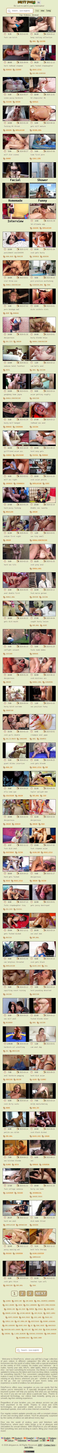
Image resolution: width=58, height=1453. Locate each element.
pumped (31, 1309)
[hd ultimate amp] (43, 218)
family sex (9, 1321)
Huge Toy (9, 767)
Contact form (49, 1445)
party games (50, 1313)
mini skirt (40, 1325)
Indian (18, 341)
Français (41, 1438)
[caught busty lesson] (42, 616)
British (9, 937)
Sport (47, 483)
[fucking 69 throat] (16, 120)
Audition (36, 398)
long (48, 11)
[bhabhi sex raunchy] (42, 502)
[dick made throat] (42, 1215)
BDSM (7, 313)
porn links (29, 1447)
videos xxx (11, 1309)
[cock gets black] (42, 956)
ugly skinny (9, 1305)
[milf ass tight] (16, 474)
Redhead (9, 69)
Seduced (17, 824)
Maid (43, 824)
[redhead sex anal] (42, 417)
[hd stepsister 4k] (42, 92)
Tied (44, 795)
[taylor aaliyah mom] (42, 786)
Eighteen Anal (38, 284)
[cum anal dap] (42, 1041)
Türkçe (10, 1440)
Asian (35, 1079)
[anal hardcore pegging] (16, 1070)
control (7, 1333)
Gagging (9, 130)
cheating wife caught (12, 1329)
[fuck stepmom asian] (42, 842)
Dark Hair (9, 256)
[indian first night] (16, 530)
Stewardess (20, 483)
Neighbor (9, 1022)
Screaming (19, 426)
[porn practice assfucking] (42, 275)
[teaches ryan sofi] (42, 1276)
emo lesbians (10, 1325)
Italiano (53, 1438)
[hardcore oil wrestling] (16, 1041)
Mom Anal (36, 625)
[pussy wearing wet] (16, 1244)
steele (40, 1309)
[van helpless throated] (16, 956)
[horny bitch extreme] (16, 701)
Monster (20, 256)
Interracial (37, 1192)
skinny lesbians (49, 1321)
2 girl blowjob (19, 1333)
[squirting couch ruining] (16, 984)
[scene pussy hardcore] (16, 92)
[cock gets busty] (42, 247)
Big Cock (9, 909)
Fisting (9, 101)
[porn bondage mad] (16, 303)
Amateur (35, 597)
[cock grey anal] (42, 559)
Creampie (43, 738)
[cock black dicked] (42, 1126)
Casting (42, 41)
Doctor (18, 1079)
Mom (46, 767)
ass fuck (22, 1309)
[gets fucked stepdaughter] (42, 60)
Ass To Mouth (11, 738)
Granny (8, 158)
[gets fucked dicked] (16, 928)
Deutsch (18, 1438)
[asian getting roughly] (42, 388)
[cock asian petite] (42, 474)
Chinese (9, 455)
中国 (52, 1440)
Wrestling (9, 511)
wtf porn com (22, 1321)
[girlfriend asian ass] (16, 445)
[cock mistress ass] (42, 672)
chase (20, 1305)
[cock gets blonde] (42, 757)
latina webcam (25, 1313)
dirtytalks (35, 1321)
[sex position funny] (42, 701)
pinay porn (37, 1337)
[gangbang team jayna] (16, 388)
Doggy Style (37, 69)
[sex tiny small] (42, 530)
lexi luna (37, 1317)
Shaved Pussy (37, 1196)
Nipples (35, 101)
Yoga (48, 284)
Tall (46, 965)
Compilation (10, 1224)
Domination (23, 1224)
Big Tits (9, 341)
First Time (37, 158)
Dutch (17, 1164)
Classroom (9, 1192)
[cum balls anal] (42, 360)
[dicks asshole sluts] (42, 303)
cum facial (38, 1313)
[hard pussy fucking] (16, 502)
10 (31, 1325)
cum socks (29, 1301)
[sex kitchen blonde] (16, 1155)
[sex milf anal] (16, 1013)
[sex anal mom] (42, 928)
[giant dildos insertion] (16, 757)
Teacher (20, 1192)
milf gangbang (31, 1305)
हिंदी (43, 1440)
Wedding (46, 256)
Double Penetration (13, 284)
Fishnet (43, 1079)
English (7, 1438)
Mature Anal (37, 130)
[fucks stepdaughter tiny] (16, 899)
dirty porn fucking (48, 1305)
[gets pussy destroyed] (42, 899)
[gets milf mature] (42, 120)
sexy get (27, 1329)
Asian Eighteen (38, 1253)
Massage (9, 1253)
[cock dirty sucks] (16, 1098)
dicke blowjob (51, 1329)
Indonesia (22, 1440)
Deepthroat (10, 852)
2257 (40, 1445)
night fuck (23, 1325)
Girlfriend (20, 455)
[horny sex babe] (42, 1183)
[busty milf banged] (16, 417)
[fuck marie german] (42, 587)
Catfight (9, 653)
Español (29, 1438)
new (42, 11)
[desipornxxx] (16, 332)
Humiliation (20, 130)
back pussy (26, 1317)
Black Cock (37, 965)
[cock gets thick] (16, 1276)
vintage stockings (36, 1333)
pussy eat (48, 1317)
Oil (7, 1051)
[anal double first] (16, 587)
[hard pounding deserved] (42, 984)
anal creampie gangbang (46, 1301)
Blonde (8, 1164)
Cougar (47, 1136)
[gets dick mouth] (16, 616)
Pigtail (35, 455)
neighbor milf (24, 1337)
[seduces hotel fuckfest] (16, 360)
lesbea (8, 1301)
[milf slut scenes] (16, 149)
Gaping (18, 101)
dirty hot (18, 1301)
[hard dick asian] (42, 1070)
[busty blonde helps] (42, 332)
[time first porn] (42, 149)
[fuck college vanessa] (16, 1183)
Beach (8, 880)
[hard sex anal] (16, 1215)
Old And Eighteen (39, 73)
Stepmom (18, 69)
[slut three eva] (16, 275)
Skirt (45, 625)
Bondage (16, 313)
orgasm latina (10, 1313)
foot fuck (38, 1329)
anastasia (52, 1325)
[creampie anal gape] (42, 729)
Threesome (23, 738)
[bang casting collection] (42, 31)
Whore (8, 1107)
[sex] (42, 1155)
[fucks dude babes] (42, 644)
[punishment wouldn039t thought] (16, 247)
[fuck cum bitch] (16, 31)
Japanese (36, 256)
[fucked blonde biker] (42, 1013)
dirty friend (13, 1317)
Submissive (37, 1257)
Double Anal (37, 568)
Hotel (8, 370)
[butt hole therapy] (42, 1244)
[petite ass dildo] (16, 1126)
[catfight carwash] (16, 644)
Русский (34, 1440)
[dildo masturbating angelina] (42, 1098)
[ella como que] (16, 786)
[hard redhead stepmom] (16, 60)
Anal (34, 41)
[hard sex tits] (16, 559)
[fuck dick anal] (16, 842)
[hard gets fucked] (16, 871)
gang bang (50, 1309)
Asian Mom (36, 852)
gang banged (51, 1333)
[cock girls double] (16, 729)
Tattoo (20, 852)
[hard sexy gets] (42, 445)
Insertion (9, 710)
